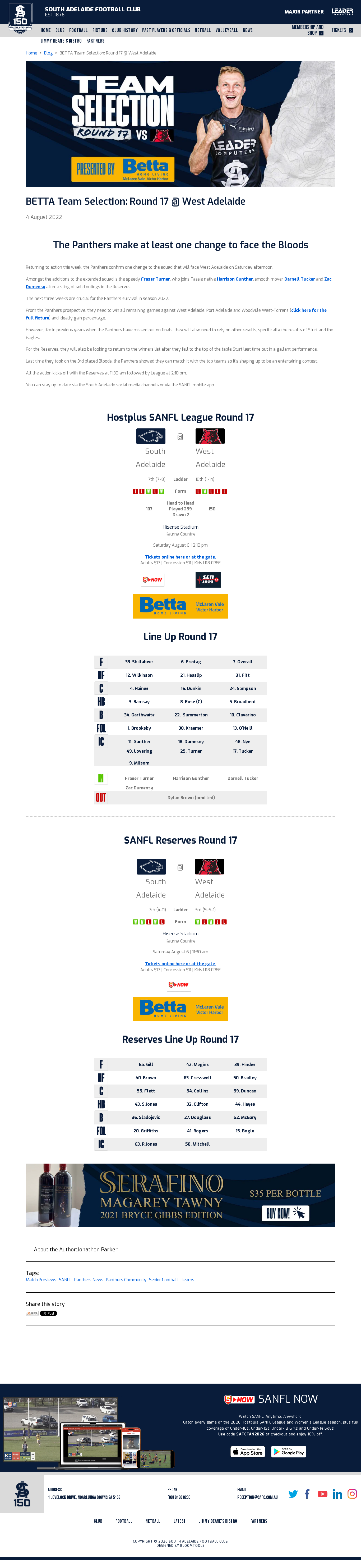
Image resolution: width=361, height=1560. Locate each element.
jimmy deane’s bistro (218, 1521)
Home (46, 30)
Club (60, 30)
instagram (352, 1494)
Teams (187, 1280)
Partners (95, 41)
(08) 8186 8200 (179, 1497)
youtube (322, 1494)
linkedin (337, 1494)
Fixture (100, 30)
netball (153, 1521)
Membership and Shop (307, 30)
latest (180, 1521)
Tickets (338, 30)
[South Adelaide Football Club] (20, 18)
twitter (293, 1494)
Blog (48, 53)
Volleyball (227, 30)
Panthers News (88, 1280)
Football (78, 30)
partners (259, 1521)
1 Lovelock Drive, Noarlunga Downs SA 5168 (84, 1497)
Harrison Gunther (235, 279)
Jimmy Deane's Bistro (61, 41)
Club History (125, 30)
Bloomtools (192, 1546)
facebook (308, 1494)
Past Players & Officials (166, 30)
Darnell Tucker (299, 279)
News (248, 30)
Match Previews (41, 1280)
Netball (203, 30)
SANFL (65, 1280)
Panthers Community (126, 1280)
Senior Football (163, 1280)
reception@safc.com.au (257, 1497)
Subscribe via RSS (32, 1313)
